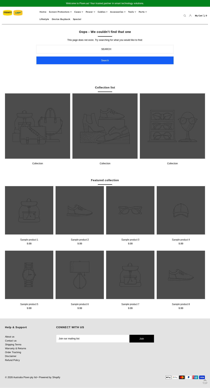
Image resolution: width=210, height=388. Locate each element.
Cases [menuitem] (77, 12)
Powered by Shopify (49, 377)
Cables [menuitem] (101, 12)
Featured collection (105, 180)
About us (9, 336)
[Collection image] (37, 158)
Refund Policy (12, 360)
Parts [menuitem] (142, 12)
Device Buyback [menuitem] (61, 19)
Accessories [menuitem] (116, 12)
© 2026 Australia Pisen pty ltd (21, 377)
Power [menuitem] (89, 12)
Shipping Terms (13, 344)
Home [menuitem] (43, 12)
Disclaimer (10, 356)
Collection (37, 163)
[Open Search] (185, 15)
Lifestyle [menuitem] (44, 19)
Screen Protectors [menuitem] (59, 12)
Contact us (11, 340)
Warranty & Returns (15, 348)
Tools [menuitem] (131, 12)
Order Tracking (13, 352)
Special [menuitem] (77, 19)
